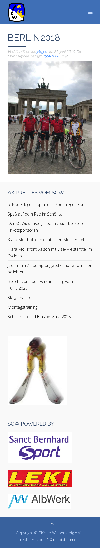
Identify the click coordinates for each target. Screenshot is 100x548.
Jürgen (42, 51)
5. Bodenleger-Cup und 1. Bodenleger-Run (46, 204)
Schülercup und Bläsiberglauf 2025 (39, 316)
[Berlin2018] (50, 117)
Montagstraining (22, 307)
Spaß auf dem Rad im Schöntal (35, 214)
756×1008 (51, 56)
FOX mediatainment (62, 539)
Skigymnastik (19, 297)
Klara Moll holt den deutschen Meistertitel (46, 239)
